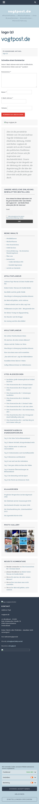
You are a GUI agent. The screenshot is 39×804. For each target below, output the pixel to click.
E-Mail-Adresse (7, 98)
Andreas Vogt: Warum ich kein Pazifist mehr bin (18, 283)
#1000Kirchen (11, 489)
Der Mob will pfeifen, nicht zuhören (16, 300)
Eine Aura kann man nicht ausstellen (16, 352)
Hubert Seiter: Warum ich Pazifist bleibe (17, 288)
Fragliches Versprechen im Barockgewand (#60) (18, 496)
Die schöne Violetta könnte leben (15, 336)
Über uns (9, 256)
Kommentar (6, 72)
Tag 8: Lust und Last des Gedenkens (16, 461)
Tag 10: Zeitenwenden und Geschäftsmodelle (19, 453)
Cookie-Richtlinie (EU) (16, 262)
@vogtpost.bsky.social (15, 641)
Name (4, 92)
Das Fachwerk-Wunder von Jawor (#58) (17, 505)
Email (7, 209)
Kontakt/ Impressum (15, 265)
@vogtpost (12, 646)
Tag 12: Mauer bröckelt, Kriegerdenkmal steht (19, 442)
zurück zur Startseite (13, 268)
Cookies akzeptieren (19, 789)
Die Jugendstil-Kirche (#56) (13, 515)
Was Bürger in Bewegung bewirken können (18, 296)
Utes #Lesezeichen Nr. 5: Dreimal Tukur (19, 403)
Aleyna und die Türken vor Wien (15, 344)
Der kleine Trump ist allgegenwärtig (16, 313)
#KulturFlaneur (11, 241)
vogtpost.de (19, 11)
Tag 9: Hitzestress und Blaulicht (14, 457)
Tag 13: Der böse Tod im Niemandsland (17, 438)
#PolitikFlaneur (11, 238)
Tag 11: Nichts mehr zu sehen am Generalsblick (15, 448)
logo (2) (7, 32)
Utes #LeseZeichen (12, 245)
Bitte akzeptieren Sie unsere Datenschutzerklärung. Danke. (15, 217)
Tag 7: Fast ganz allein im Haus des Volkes (18, 465)
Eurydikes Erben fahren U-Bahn (15, 361)
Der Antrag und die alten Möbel (14, 321)
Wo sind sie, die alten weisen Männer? (17, 340)
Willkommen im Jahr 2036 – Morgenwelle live (19, 309)
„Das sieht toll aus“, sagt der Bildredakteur (18, 357)
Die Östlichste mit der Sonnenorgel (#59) (17, 501)
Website (4, 108)
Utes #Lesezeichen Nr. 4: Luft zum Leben (19, 406)
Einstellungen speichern (19, 799)
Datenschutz (10, 259)
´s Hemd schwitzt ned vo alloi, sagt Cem (17, 304)
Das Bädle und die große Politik (14, 292)
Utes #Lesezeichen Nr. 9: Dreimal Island (19, 385)
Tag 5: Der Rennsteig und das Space (16, 476)
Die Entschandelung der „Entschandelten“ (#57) (18, 510)
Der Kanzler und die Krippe (13, 317)
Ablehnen (19, 794)
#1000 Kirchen (11, 248)
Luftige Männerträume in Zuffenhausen (17, 365)
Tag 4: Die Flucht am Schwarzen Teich (16, 480)
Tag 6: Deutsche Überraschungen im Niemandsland (16, 470)
